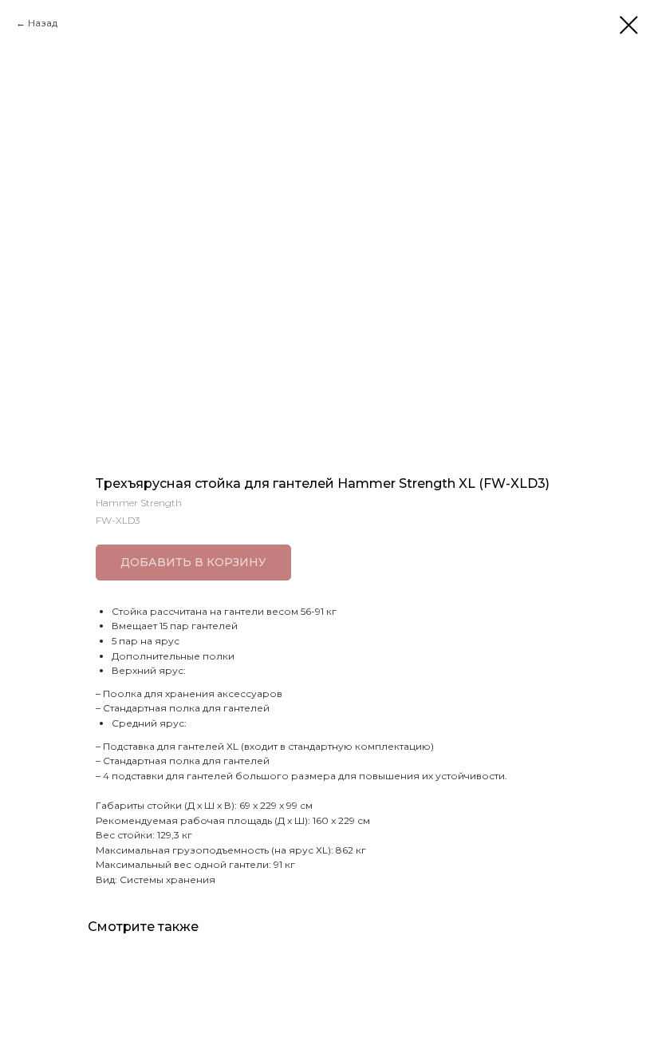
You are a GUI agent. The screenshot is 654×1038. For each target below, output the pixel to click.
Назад (42, 23)
